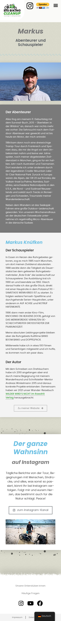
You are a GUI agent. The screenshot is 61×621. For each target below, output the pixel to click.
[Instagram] (21, 603)
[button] (55, 5)
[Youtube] (30, 603)
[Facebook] (40, 603)
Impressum (17, 617)
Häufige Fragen (31, 593)
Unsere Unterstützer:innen (30, 586)
